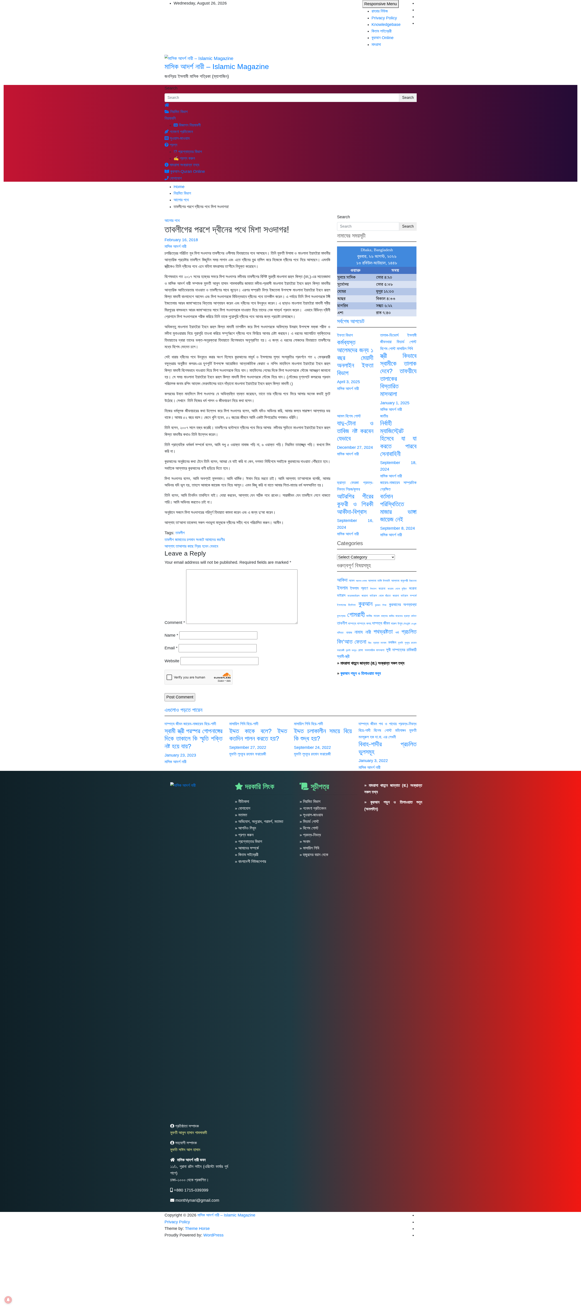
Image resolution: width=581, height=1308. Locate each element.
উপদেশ (373, 588)
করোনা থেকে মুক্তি (397, 588)
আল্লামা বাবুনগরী (399, 580)
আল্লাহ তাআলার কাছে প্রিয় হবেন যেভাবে (191, 546)
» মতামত (241, 815)
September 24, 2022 (312, 747)
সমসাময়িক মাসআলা (374, 650)
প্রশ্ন (173, 145)
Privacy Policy (384, 18)
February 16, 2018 (181, 240)
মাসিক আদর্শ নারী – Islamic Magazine (217, 66)
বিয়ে (369, 642)
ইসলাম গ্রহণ (359, 588)
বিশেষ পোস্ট (388, 348)
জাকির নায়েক (372, 616)
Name (171, 635)
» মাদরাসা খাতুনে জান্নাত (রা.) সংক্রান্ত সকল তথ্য (370, 663)
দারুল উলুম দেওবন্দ (400, 623)
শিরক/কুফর (353, 489)
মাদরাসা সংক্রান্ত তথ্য (184, 165)
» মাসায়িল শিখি (309, 848)
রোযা (360, 650)
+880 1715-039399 (191, 1190)
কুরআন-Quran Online (187, 171)
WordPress (213, 1235)
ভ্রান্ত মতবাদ (380, 642)
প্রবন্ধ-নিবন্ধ (407, 724)
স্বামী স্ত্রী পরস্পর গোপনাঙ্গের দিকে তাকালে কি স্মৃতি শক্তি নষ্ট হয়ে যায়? (193, 738)
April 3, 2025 (348, 382)
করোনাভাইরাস (353, 595)
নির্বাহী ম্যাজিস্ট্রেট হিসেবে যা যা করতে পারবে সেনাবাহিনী (398, 438)
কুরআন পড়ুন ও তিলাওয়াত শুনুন (360, 673)
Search (171, 88)
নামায (359, 632)
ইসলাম (342, 588)
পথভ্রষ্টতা (383, 631)
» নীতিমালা (242, 801)
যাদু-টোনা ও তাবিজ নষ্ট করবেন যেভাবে (355, 431)
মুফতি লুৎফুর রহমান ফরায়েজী (247, 754)
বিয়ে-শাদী (210, 724)
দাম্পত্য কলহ (364, 623)
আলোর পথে (172, 220)
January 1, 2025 (394, 403)
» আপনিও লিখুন (245, 828)
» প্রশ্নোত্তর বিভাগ (248, 841)
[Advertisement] (136, 1274)
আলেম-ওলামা (361, 580)
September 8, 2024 (397, 528)
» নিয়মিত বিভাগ (310, 801)
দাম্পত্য (352, 623)
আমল (340, 416)
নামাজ (349, 632)
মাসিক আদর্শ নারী (175, 246)
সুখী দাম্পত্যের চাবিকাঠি (401, 649)
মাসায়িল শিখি (405, 348)
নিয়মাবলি (170, 118)
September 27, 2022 (247, 747)
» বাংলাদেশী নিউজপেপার (250, 861)
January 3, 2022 (373, 760)
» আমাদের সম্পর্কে (247, 848)
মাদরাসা (376, 44)
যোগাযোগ (175, 178)
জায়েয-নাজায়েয (390, 482)
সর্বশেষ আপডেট (350, 321)
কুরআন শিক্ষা (380, 605)
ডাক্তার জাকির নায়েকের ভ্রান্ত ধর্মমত (398, 616)
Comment (175, 622)
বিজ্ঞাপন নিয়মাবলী (189, 125)
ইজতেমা (412, 580)
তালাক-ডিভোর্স (389, 335)
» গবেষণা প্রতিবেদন (313, 808)
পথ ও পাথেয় (387, 724)
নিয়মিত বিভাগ (178, 111)
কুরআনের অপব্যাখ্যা (402, 604)
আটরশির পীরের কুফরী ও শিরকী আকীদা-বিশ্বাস (355, 504)
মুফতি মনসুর (351, 650)
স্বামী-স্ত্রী (343, 656)
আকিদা (342, 580)
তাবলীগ (180, 533)
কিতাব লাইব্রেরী (381, 31)
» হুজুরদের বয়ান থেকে (314, 854)
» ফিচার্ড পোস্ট (309, 821)
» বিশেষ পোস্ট (309, 828)
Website (172, 661)
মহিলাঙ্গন (400, 730)
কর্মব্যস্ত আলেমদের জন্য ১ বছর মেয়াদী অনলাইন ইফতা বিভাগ (355, 357)
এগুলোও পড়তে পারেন (183, 710)
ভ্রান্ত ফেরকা (348, 482)
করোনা (382, 588)
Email (171, 648)
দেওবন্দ (413, 623)
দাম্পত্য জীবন (381, 623)
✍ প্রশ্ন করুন (184, 158)
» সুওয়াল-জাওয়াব (311, 815)
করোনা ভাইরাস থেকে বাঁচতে (376, 595)
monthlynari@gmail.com (197, 1200)
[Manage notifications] (8, 1299)
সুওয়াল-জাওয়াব (179, 138)
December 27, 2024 (355, 447)
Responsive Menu (380, 4)
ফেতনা (360, 641)
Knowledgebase (386, 24)
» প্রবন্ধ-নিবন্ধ (310, 835)
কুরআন (365, 603)
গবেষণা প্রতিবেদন (181, 131)
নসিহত (340, 632)
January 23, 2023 (180, 755)
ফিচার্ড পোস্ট (407, 342)
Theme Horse (197, 1228)
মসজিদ (392, 642)
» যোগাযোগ (242, 808)
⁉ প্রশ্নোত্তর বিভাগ (188, 151)
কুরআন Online (383, 37)
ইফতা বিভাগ (345, 335)
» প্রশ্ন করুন (244, 835)
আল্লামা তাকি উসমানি (379, 580)
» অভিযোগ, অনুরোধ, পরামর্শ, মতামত (259, 821)
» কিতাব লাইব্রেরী (246, 854)
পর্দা (397, 632)
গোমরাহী (356, 614)
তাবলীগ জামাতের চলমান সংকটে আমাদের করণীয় (195, 539)
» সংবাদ (305, 841)
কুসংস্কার (341, 616)
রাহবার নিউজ (380, 11)
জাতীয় (384, 416)
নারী (368, 632)
